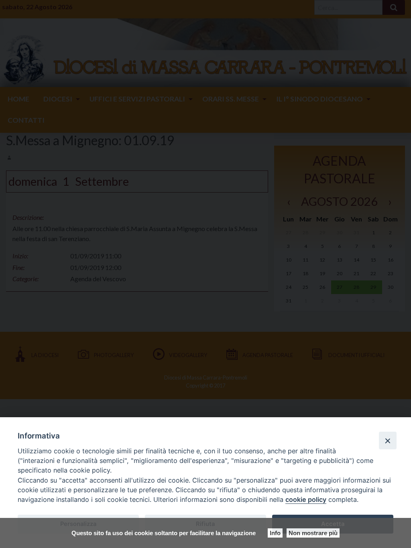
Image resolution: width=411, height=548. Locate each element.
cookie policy (305, 499)
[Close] (388, 440)
